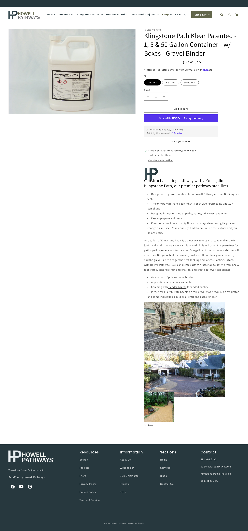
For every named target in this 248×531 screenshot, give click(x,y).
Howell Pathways (118, 523)
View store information (160, 160)
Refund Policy (87, 492)
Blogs (163, 476)
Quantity (148, 90)
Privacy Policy (88, 484)
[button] (89, 14)
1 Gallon (152, 82)
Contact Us (167, 484)
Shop (123, 492)
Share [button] (150, 425)
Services (165, 468)
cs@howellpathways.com (216, 466)
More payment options (181, 141)
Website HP (127, 468)
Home (163, 460)
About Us (125, 460)
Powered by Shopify (135, 523)
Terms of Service (89, 500)
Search (83, 460)
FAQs (82, 476)
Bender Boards (177, 287)
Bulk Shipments (129, 476)
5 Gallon (170, 82)
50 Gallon (189, 82)
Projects (84, 468)
